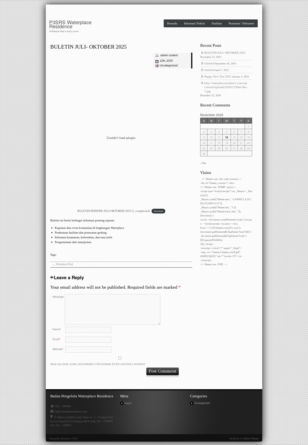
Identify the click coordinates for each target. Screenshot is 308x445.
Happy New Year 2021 (218, 76)
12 (226, 137)
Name (57, 329)
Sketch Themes (251, 438)
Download (158, 211)
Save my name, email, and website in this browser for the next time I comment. (97, 364)
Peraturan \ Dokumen (241, 23)
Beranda (172, 23)
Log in (127, 403)
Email (57, 339)
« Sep (203, 163)
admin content (169, 55)
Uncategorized (169, 65)
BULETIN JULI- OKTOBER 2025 (88, 47)
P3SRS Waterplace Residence (70, 24)
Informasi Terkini (194, 23)
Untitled (209, 63)
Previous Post (63, 264)
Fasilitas (217, 23)
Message (58, 296)
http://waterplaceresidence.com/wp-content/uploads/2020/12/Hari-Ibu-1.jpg (226, 87)
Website (58, 349)
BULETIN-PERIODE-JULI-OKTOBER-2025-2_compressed (113, 211)
